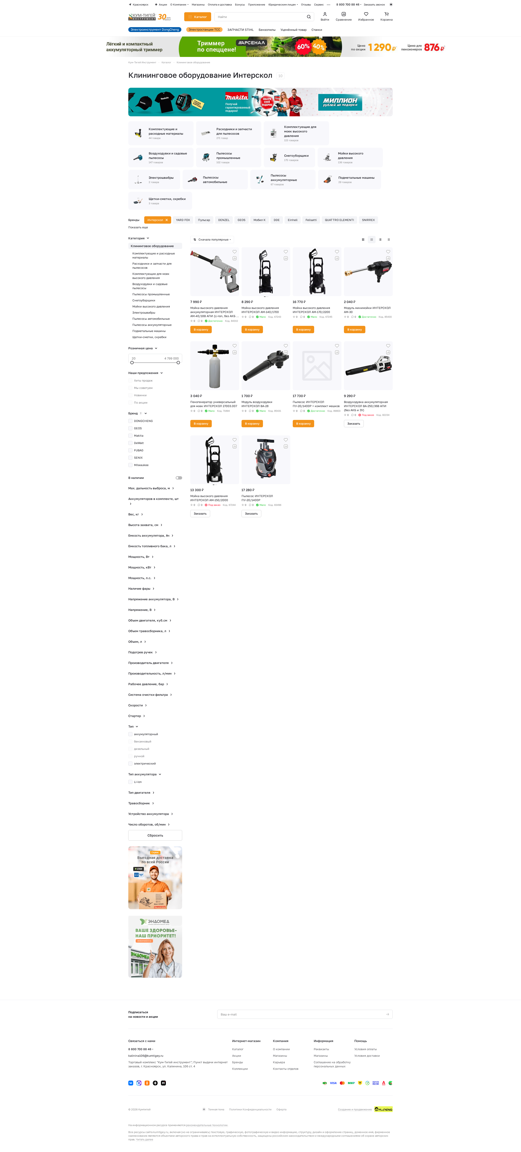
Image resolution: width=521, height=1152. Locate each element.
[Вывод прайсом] (389, 239)
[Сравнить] (235, 258)
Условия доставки (367, 1055)
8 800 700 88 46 (347, 4)
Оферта (281, 1109)
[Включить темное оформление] (391, 4)
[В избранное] (235, 252)
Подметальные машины (149, 331)
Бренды (237, 1062)
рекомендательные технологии (206, 1125)
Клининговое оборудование (152, 246)
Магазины (280, 1055)
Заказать (353, 423)
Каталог (237, 1049)
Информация (323, 1041)
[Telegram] (138, 1083)
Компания (280, 1041)
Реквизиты (321, 1049)
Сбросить (155, 835)
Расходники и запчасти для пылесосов (152, 265)
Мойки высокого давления (151, 306)
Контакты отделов (285, 1068)
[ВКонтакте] (130, 1083)
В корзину (201, 329)
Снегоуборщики (143, 300)
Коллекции (240, 1068)
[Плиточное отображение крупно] (363, 239)
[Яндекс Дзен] (155, 1083)
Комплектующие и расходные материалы (153, 255)
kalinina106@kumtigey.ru (145, 1055)
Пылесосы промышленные (151, 294)
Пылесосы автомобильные (151, 318)
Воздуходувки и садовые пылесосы (149, 286)
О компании (281, 1049)
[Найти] (309, 16)
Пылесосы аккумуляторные (152, 324)
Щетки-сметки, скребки (149, 337)
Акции (236, 1055)
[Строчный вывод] (380, 239)
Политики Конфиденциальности (250, 1109)
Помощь (360, 1041)
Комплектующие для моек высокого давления (150, 276)
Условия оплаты (365, 1049)
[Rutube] (163, 1083)
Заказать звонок (374, 4)
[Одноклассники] (147, 1083)
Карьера (279, 1062)
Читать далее (144, 1139)
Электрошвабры (143, 312)
